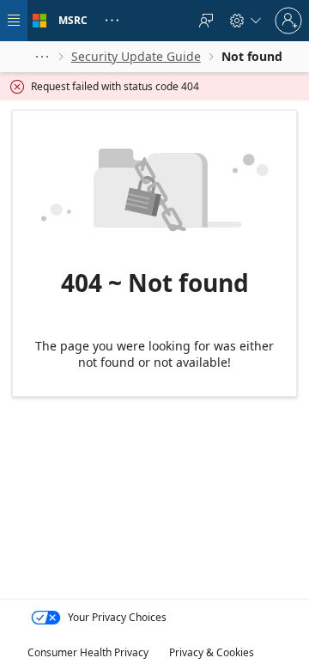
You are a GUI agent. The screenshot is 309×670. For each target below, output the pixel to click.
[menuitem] (206, 20)
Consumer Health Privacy (87, 652)
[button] (42, 56)
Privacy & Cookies (211, 652)
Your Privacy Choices (117, 617)
